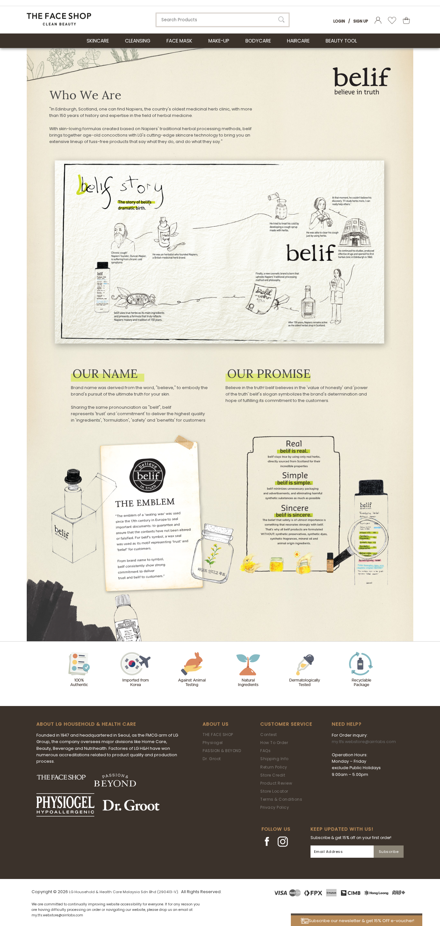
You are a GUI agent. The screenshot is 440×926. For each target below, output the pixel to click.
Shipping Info (274, 758)
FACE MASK (179, 40)
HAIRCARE (298, 40)
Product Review (276, 783)
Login (339, 21)
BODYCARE (258, 40)
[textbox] (223, 20)
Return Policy (273, 767)
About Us (216, 724)
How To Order (274, 742)
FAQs (265, 750)
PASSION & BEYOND (222, 750)
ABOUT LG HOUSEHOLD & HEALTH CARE (86, 724)
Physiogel (213, 742)
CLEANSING (137, 40)
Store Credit (272, 775)
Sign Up (360, 21)
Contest (268, 734)
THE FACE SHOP (218, 734)
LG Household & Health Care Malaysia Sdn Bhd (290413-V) (123, 891)
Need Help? (346, 724)
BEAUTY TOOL (341, 40)
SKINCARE (98, 40)
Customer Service (286, 724)
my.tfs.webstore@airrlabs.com (364, 741)
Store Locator (274, 791)
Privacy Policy (274, 807)
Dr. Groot (212, 758)
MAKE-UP (218, 40)
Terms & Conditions (281, 799)
